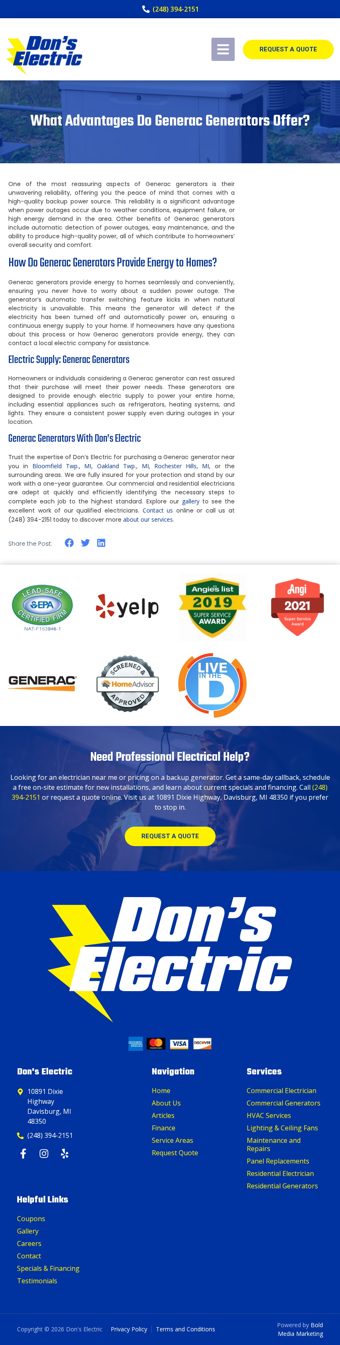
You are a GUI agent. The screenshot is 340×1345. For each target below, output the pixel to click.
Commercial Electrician (281, 1090)
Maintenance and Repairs (274, 1144)
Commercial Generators (284, 1103)
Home (161, 1090)
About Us (166, 1103)
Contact (29, 1256)
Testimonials (37, 1281)
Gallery (28, 1231)
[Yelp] (65, 1154)
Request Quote (175, 1153)
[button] (69, 543)
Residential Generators (282, 1186)
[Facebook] (24, 1154)
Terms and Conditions (185, 1329)
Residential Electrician (280, 1173)
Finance (163, 1128)
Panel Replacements (278, 1161)
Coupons (31, 1218)
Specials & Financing (48, 1268)
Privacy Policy (129, 1329)
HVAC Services (269, 1115)
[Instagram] (45, 1154)
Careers (29, 1243)
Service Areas (172, 1140)
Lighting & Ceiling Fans (282, 1128)
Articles (163, 1115)
